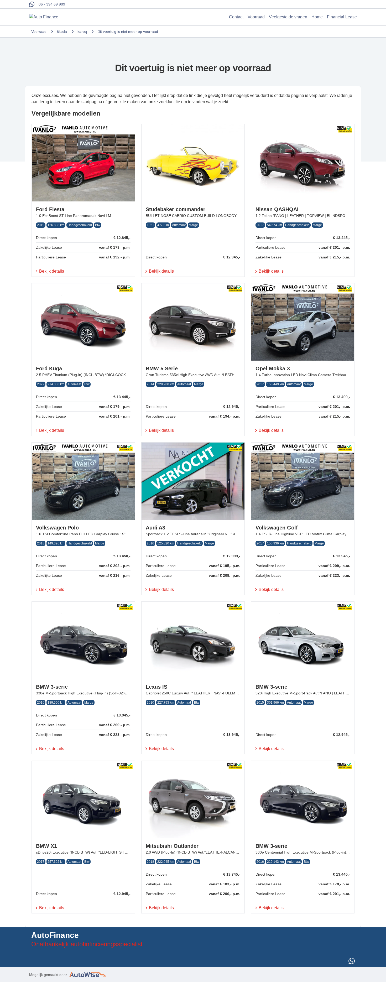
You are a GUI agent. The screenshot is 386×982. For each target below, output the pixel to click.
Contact (236, 17)
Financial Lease (342, 17)
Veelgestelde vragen (288, 17)
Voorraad (256, 17)
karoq (82, 31)
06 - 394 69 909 (52, 4)
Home (317, 17)
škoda (62, 31)
